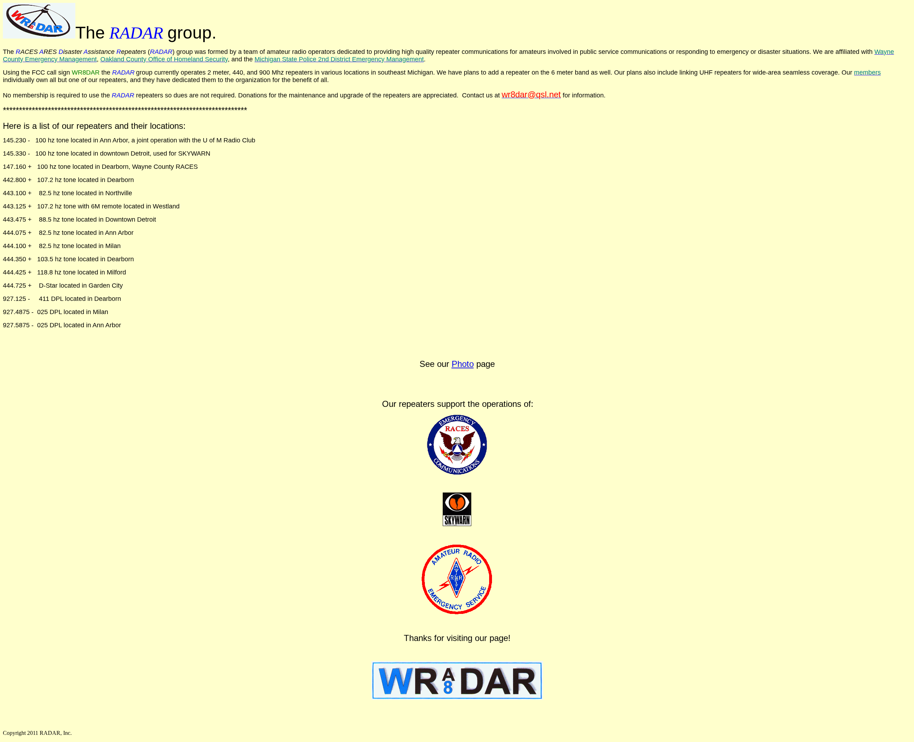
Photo (463, 364)
